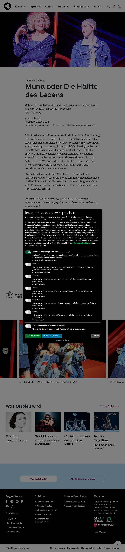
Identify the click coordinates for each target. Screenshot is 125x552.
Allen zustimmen (33, 336)
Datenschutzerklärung (82, 243)
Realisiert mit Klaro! (62, 340)
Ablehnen (95, 336)
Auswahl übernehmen (52, 336)
